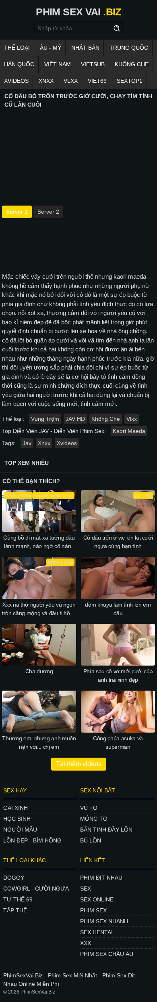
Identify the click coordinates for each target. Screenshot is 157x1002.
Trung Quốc (128, 47)
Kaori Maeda (129, 431)
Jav (27, 443)
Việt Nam (57, 64)
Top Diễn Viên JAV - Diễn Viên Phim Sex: (54, 431)
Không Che (132, 64)
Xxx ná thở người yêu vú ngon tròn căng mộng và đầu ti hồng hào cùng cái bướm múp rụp (39, 609)
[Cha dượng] (39, 645)
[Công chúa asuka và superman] (118, 712)
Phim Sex (93, 910)
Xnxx (44, 443)
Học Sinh (17, 818)
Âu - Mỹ (50, 47)
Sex (85, 888)
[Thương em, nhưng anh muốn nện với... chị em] (39, 712)
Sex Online (97, 899)
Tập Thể (15, 910)
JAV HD (75, 419)
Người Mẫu (20, 829)
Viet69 (97, 81)
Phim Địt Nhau (101, 877)
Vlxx (131, 419)
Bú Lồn (90, 840)
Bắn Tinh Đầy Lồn (106, 829)
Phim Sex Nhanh (104, 921)
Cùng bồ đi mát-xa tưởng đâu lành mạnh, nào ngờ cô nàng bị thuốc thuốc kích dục (39, 542)
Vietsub (93, 64)
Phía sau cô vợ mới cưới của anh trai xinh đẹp (118, 675)
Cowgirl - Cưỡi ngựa (36, 888)
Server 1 (17, 211)
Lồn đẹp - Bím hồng (32, 840)
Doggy (13, 877)
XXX (85, 943)
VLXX (71, 81)
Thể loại (17, 47)
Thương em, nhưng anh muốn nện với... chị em (39, 742)
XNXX (46, 81)
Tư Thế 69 (18, 899)
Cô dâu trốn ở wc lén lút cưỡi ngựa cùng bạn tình (118, 541)
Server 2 (48, 211)
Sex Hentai (96, 932)
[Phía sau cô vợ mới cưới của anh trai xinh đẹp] (118, 645)
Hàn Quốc (19, 64)
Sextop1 (130, 81)
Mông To (93, 818)
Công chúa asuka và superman (118, 742)
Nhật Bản (85, 47)
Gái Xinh (15, 808)
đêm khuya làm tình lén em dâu (118, 608)
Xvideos (16, 81)
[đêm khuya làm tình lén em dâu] (118, 578)
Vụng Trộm (45, 419)
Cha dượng (39, 671)
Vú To (88, 808)
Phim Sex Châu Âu (106, 954)
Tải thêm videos (78, 763)
